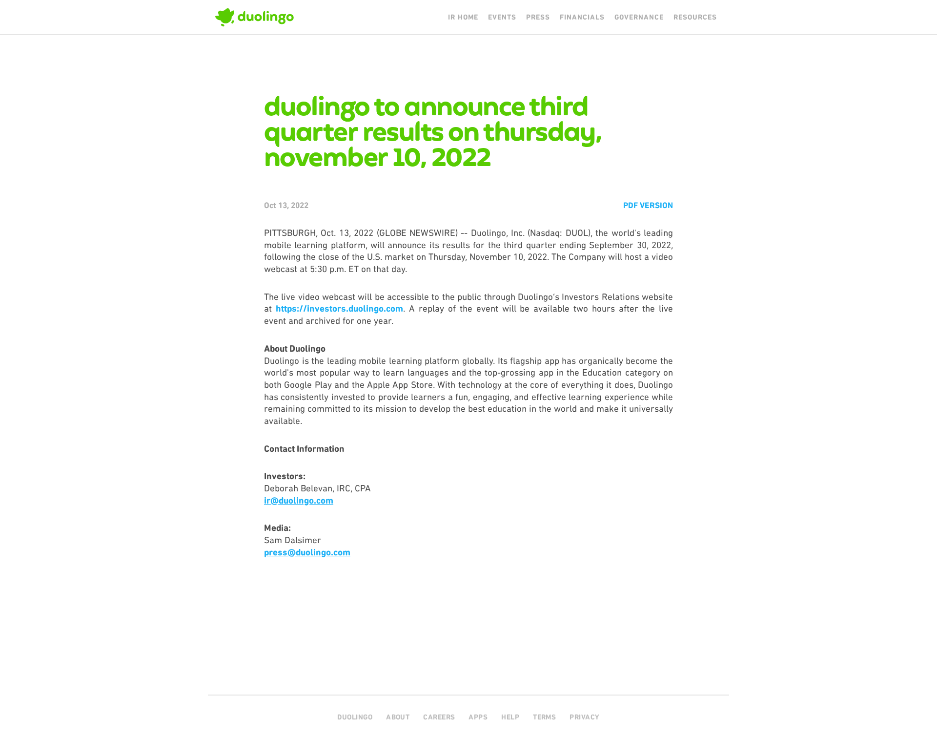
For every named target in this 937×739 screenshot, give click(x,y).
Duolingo (354, 717)
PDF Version (648, 205)
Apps (478, 717)
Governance (639, 17)
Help (510, 717)
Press (538, 17)
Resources (695, 17)
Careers (439, 717)
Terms (544, 717)
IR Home (463, 17)
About (397, 717)
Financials (582, 17)
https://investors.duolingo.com (339, 308)
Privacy (584, 717)
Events (502, 17)
